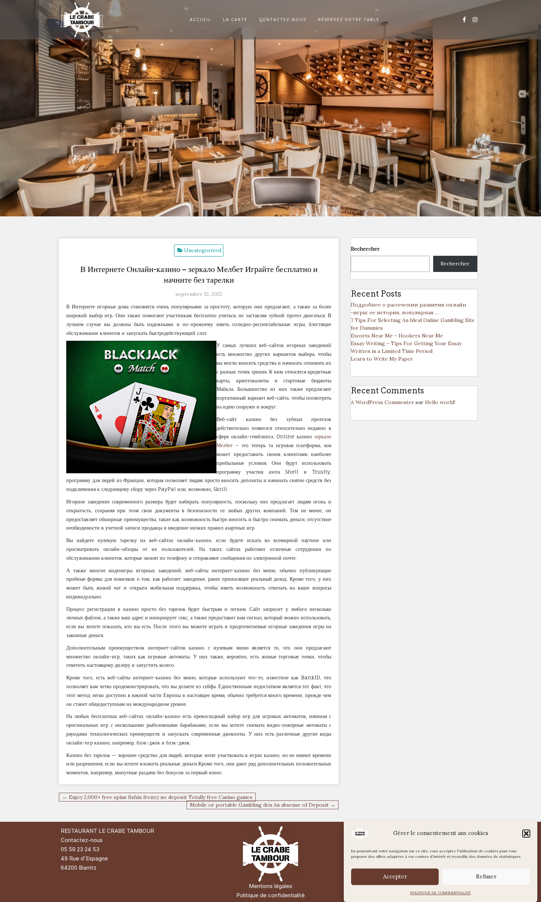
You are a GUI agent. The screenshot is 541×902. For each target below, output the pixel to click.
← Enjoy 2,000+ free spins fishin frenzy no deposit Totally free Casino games (157, 797)
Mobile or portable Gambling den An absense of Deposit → (262, 805)
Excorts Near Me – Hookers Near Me (397, 335)
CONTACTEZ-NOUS (282, 19)
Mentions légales (270, 885)
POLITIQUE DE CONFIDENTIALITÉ (440, 893)
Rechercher (365, 248)
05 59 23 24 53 (80, 849)
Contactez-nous (82, 839)
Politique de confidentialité (270, 895)
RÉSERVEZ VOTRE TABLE (348, 19)
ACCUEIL (200, 19)
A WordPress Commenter (382, 402)
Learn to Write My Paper (382, 359)
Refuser (486, 876)
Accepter (395, 876)
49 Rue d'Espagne (84, 858)
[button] (526, 833)
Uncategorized (202, 250)
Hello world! (440, 402)
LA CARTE (235, 19)
